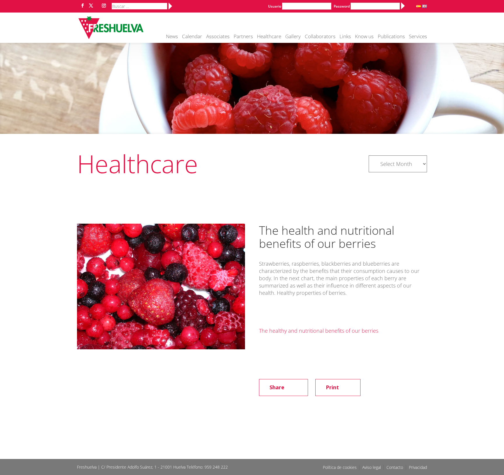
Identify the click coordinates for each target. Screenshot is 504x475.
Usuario (274, 6)
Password (342, 6)
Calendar (192, 37)
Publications (391, 37)
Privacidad (418, 467)
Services (418, 37)
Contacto (394, 467)
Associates (218, 37)
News (172, 37)
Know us (364, 37)
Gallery (293, 37)
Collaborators (320, 37)
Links (345, 37)
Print (332, 387)
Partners (243, 37)
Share (277, 387)
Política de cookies (340, 467)
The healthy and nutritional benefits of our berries (318, 330)
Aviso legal (372, 467)
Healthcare (269, 37)
